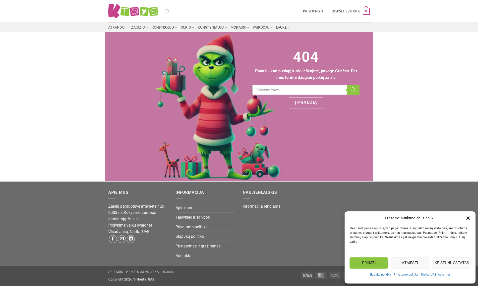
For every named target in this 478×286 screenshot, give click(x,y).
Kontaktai (184, 255)
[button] (468, 218)
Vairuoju (261, 27)
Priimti (369, 263)
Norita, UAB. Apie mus (436, 274)
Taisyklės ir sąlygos (193, 217)
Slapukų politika (380, 274)
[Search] (353, 90)
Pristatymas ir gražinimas (198, 246)
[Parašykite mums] (122, 239)
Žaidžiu (138, 27)
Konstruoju (163, 27)
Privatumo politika (406, 274)
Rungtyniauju (211, 27)
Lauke (281, 27)
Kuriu (186, 27)
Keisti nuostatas (452, 263)
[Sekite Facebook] (113, 239)
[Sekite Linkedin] (131, 239)
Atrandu (116, 27)
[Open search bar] (168, 11)
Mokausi (238, 27)
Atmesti (410, 263)
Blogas (168, 272)
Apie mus (184, 207)
